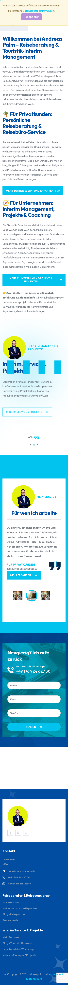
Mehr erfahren (20, 575)
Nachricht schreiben (19, 883)
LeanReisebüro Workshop (18, 949)
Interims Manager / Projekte (19, 955)
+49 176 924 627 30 (33, 671)
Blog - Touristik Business (17, 943)
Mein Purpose (10, 937)
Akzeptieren (31, 17)
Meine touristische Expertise (19, 908)
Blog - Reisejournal (13, 914)
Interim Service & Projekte (24, 408)
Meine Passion (10, 902)
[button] (31, 444)
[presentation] (29, 612)
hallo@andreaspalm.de (21, 871)
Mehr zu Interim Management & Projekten (30, 280)
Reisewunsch (10, 920)
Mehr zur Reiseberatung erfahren (29, 190)
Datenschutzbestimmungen (38, 10)
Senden (31, 727)
